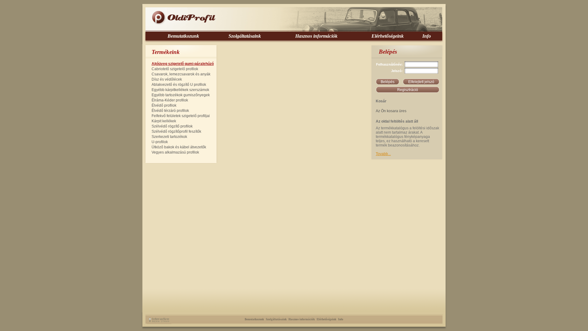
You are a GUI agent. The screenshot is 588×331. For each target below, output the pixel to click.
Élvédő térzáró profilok (170, 110)
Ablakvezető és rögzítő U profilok (179, 84)
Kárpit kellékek (164, 121)
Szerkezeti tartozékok (169, 137)
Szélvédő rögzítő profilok (172, 126)
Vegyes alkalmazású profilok (175, 152)
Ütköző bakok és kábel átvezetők (179, 147)
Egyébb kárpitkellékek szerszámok (180, 90)
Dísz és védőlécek (167, 79)
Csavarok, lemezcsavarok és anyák (181, 74)
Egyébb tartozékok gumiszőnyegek (181, 95)
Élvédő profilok (164, 105)
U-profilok (160, 142)
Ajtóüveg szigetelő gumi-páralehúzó (183, 64)
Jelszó (396, 71)
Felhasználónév (388, 64)
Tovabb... (383, 154)
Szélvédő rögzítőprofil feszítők (176, 131)
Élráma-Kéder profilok (170, 100)
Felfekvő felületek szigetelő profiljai (181, 116)
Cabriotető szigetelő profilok (175, 69)
